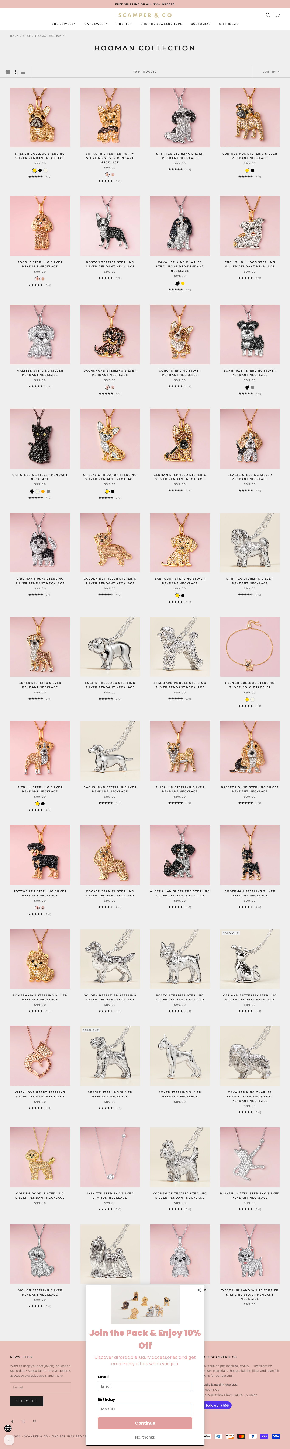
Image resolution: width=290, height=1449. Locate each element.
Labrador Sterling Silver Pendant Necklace (180, 581)
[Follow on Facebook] (12, 1421)
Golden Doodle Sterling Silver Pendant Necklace (40, 1195)
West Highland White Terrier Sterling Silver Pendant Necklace (250, 1294)
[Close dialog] (199, 1290)
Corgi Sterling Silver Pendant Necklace (180, 372)
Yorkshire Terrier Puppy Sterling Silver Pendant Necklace (110, 158)
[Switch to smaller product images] (15, 71)
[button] (8, 1428)
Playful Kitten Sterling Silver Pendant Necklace (250, 1195)
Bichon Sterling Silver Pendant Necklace (40, 1292)
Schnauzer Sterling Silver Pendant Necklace (250, 372)
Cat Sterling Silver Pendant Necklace (40, 477)
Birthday (106, 1399)
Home (14, 36)
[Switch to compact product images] (23, 71)
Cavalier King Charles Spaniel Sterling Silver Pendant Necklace (250, 1097)
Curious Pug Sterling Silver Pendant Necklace (249, 156)
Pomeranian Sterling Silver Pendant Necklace (40, 997)
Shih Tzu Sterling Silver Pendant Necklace (180, 156)
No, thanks (145, 1437)
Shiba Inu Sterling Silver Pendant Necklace (180, 789)
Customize (201, 23)
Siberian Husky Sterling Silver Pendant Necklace (40, 581)
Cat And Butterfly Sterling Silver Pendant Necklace (250, 997)
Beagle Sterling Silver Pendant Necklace (250, 477)
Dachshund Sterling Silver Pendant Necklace (110, 372)
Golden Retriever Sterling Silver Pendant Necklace (110, 581)
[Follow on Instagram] (23, 1421)
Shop (27, 36)
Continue (145, 1423)
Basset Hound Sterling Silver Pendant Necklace (250, 789)
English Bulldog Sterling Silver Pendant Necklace (250, 264)
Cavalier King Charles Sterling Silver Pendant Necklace (180, 266)
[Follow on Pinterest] (34, 1421)
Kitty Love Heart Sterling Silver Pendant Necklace (40, 1094)
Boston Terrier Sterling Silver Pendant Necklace (110, 264)
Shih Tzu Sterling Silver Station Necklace (110, 1195)
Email (103, 1376)
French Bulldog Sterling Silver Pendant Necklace (40, 156)
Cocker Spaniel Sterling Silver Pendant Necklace (110, 893)
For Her (124, 23)
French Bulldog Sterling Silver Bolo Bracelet (250, 685)
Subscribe (26, 1401)
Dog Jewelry (63, 23)
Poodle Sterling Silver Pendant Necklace (40, 264)
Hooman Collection (51, 36)
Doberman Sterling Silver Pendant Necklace (249, 893)
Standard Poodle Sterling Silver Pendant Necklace (180, 685)
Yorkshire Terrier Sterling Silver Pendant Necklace (180, 1195)
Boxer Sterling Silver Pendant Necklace (40, 685)
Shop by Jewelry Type (161, 23)
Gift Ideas (229, 23)
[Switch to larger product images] (8, 71)
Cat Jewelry (96, 23)
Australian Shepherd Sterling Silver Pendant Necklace (180, 893)
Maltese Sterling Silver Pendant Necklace (40, 372)
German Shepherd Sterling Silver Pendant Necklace (180, 477)
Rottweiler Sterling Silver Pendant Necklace (40, 893)
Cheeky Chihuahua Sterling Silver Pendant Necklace (110, 477)
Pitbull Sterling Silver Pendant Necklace (40, 789)
